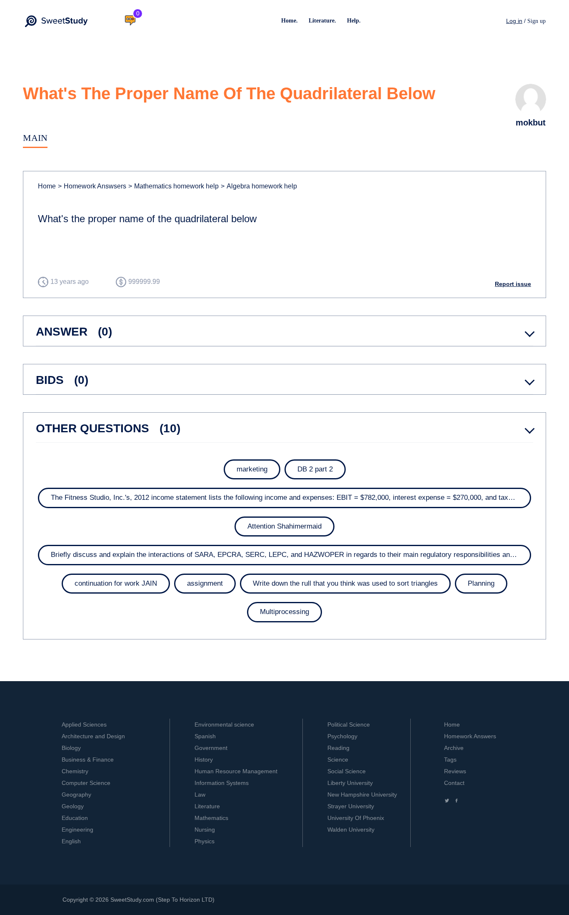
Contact (454, 783)
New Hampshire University (362, 794)
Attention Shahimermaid (284, 526)
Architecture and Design (93, 736)
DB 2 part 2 (315, 469)
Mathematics (211, 818)
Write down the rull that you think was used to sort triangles (345, 583)
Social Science (346, 771)
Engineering (77, 829)
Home (47, 186)
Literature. (322, 21)
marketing (252, 469)
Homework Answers (470, 736)
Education (75, 818)
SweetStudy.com (132, 899)
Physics (205, 841)
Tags (450, 759)
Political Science (348, 724)
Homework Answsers (92, 186)
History (204, 759)
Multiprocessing (284, 612)
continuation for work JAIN (116, 583)
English (71, 841)
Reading (338, 748)
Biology (71, 748)
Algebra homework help (259, 186)
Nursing (205, 829)
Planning (481, 583)
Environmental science (224, 724)
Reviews (455, 771)
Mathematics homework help (173, 186)
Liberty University (350, 783)
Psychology (342, 736)
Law (200, 794)
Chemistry (75, 771)
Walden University (350, 829)
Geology (73, 806)
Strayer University (350, 806)
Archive (454, 748)
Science (337, 759)
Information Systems (222, 783)
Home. (289, 21)
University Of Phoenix (355, 818)
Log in (514, 21)
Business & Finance (88, 759)
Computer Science (86, 783)
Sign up (536, 21)
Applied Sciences (84, 724)
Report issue (513, 284)
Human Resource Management (236, 771)
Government (211, 748)
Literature (207, 806)
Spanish (205, 736)
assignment (205, 583)
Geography (76, 794)
